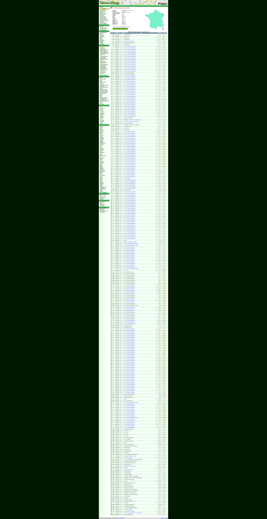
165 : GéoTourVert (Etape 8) (130, 164)
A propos (162, 518)
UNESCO (101, 182)
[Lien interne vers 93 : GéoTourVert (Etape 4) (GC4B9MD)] (156, 260)
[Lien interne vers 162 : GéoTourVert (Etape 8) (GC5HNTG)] (156, 160)
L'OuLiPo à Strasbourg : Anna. (130, 456)
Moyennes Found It (103, 69)
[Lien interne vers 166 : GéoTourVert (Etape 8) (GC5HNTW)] (156, 166)
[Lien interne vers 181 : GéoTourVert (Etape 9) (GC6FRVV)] (156, 106)
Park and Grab (102, 14)
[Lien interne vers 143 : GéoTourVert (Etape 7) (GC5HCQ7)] (156, 175)
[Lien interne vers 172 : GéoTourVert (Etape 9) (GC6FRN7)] (156, 86)
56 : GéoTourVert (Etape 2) (130, 380)
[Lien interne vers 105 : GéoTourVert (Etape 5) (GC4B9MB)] (156, 235)
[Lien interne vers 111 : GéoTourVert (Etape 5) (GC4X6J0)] (156, 216)
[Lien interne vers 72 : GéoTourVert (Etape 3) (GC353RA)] (156, 387)
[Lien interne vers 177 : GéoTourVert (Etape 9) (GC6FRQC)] (156, 99)
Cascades (102, 135)
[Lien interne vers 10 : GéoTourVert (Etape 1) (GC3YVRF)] (156, 320)
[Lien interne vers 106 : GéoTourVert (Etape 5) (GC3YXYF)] (156, 233)
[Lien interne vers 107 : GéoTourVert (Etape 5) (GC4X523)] (156, 238)
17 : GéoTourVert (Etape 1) (130, 285)
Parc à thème (102, 175)
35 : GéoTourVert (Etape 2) (130, 337)
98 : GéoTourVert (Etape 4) (130, 265)
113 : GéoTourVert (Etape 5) (130, 220)
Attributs (101, 12)
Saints (126, 481)
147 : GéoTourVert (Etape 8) (130, 134)
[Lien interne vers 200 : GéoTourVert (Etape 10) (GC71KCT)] (156, 58)
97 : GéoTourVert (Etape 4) (130, 263)
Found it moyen (103, 78)
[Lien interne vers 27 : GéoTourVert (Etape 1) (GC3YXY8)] (156, 302)
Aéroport (101, 126)
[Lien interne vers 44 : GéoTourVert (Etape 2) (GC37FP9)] (156, 354)
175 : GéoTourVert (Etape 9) (130, 96)
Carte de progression (104, 56)
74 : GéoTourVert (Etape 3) (130, 407)
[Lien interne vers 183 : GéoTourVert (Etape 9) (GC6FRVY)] (156, 109)
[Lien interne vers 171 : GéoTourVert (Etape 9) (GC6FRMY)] (156, 83)
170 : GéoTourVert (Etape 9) (130, 93)
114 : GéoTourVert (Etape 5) (130, 231)
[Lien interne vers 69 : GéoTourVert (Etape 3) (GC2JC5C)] (156, 426)
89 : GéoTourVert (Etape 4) (130, 253)
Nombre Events (103, 66)
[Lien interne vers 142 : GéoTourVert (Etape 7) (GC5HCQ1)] (156, 173)
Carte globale (102, 57)
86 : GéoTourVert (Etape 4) (130, 248)
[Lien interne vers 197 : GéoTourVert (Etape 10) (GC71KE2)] (156, 63)
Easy (101, 37)
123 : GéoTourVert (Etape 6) (130, 195)
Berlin (101, 115)
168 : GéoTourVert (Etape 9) (130, 79)
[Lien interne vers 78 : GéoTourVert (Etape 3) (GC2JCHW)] (156, 411)
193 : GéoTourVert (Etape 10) (130, 69)
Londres (101, 117)
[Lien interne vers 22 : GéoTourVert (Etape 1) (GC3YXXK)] (156, 293)
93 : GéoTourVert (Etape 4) (130, 260)
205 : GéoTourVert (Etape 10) (130, 49)
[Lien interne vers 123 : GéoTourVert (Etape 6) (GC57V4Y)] (156, 195)
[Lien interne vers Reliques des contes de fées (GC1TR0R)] (156, 466)
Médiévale (102, 168)
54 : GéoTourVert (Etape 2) (130, 357)
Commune (102, 84)
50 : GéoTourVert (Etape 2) (130, 372)
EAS (126, 399)
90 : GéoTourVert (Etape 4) (130, 255)
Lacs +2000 (102, 161)
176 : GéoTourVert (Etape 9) (130, 98)
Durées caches (103, 65)
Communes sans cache (104, 85)
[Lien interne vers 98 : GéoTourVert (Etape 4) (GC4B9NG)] (156, 265)
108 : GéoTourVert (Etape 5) (130, 211)
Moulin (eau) (102, 170)
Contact (166, 518)
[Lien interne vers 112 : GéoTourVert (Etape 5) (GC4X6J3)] (156, 218)
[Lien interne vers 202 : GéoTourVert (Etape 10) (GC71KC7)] (156, 54)
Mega (101, 94)
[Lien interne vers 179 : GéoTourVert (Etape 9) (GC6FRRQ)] (156, 101)
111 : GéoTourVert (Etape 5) (130, 216)
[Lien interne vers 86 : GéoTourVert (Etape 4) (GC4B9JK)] (156, 248)
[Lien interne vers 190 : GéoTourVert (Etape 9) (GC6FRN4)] (156, 84)
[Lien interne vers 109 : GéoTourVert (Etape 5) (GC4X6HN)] (156, 213)
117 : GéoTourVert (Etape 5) (130, 225)
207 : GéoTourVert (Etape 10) (130, 46)
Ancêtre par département (104, 100)
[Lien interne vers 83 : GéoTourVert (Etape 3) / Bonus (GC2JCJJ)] (156, 417)
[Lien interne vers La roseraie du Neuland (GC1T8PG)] (156, 469)
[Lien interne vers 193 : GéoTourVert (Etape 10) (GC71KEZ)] (156, 69)
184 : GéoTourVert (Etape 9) (130, 111)
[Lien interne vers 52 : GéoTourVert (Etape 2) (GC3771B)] (156, 375)
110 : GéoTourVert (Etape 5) (130, 215)
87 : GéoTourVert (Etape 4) (130, 250)
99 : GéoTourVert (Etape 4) (130, 267)
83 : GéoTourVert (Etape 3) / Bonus (131, 417)
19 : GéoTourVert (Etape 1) (130, 288)
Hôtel (101, 154)
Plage (101, 177)
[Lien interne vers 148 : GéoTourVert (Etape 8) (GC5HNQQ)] (156, 136)
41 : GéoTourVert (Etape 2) (130, 345)
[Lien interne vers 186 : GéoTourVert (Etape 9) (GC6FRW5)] (156, 114)
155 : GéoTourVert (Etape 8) (130, 148)
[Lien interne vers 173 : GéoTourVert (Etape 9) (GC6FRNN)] (156, 88)
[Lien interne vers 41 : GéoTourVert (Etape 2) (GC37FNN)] (156, 345)
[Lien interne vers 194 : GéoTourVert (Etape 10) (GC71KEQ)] (156, 68)
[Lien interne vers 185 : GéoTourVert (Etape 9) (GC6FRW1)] (156, 113)
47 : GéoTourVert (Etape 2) (130, 370)
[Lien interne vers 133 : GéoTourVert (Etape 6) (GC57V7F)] (156, 210)
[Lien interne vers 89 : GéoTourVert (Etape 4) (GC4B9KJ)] (156, 253)
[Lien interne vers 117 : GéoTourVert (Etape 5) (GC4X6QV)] (156, 225)
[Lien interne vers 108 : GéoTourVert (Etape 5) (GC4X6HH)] (156, 211)
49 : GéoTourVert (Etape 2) (130, 379)
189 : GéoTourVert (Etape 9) (130, 89)
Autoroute (102, 130)
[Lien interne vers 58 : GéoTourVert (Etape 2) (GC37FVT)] (156, 360)
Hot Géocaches (103, 93)
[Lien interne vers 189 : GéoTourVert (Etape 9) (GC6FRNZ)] (156, 89)
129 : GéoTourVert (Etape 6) (130, 203)
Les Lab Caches (103, 11)
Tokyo (101, 123)
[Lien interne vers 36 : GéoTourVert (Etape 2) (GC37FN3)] (156, 339)
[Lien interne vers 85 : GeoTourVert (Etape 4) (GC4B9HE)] (156, 247)
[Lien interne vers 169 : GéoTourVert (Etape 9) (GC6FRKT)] (156, 81)
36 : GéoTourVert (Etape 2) (130, 338)
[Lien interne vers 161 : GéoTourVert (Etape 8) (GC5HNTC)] (156, 158)
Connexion (102, 6)
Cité (100, 146)
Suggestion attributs (104, 97)
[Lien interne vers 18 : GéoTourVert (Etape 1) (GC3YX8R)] (156, 287)
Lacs (101, 160)
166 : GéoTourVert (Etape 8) (130, 166)
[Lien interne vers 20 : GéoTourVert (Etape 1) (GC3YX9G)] (156, 290)
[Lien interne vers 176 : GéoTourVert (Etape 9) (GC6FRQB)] (156, 98)
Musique (101, 173)
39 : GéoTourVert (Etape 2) (130, 342)
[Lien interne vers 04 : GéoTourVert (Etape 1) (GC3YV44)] (156, 310)
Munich (101, 118)
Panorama (127, 128)
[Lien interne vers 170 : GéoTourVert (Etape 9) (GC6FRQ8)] (156, 93)
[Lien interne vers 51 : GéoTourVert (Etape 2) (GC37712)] (156, 374)
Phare (101, 176)
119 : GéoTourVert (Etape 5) (130, 228)
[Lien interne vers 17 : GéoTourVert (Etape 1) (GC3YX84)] (156, 285)
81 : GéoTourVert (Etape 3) (130, 414)
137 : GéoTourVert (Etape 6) (130, 186)
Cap (100, 134)
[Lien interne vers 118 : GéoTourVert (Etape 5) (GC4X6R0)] (156, 227)
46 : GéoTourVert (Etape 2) (130, 352)
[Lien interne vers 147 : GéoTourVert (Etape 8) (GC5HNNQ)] (156, 135)
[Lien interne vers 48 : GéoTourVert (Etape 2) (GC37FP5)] (156, 350)
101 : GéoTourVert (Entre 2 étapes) (131, 243)
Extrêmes (101, 39)
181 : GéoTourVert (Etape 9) (130, 106)
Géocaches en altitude (104, 91)
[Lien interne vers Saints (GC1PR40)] (156, 481)
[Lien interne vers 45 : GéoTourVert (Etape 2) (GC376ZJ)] (156, 367)
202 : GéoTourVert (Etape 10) (130, 54)
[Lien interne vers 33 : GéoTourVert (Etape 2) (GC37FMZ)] (156, 334)
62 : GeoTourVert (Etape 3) (130, 427)
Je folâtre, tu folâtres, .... (129, 457)
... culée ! (126, 270)
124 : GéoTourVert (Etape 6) (130, 180)
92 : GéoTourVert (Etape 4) (130, 258)
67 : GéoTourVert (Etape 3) (130, 422)
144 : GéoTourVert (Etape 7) (130, 176)
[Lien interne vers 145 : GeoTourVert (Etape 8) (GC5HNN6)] (156, 131)
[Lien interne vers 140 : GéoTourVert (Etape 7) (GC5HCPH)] (156, 170)
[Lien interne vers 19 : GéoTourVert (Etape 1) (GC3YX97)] (156, 288)
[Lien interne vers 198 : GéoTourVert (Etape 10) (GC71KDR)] (156, 61)
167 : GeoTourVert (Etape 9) (130, 76)
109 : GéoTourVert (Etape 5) (130, 213)
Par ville (101, 26)
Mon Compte (102, 208)
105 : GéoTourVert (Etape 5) (130, 235)
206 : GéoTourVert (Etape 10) (130, 47)
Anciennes (102, 33)
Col (100, 147)
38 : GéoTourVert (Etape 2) (130, 340)
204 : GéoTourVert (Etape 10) (130, 51)
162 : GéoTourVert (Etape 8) (130, 159)
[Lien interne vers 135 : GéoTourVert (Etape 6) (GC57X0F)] (156, 183)
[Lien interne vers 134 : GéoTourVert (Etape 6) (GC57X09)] (156, 181)
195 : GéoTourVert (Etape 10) (130, 66)
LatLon (101, 77)
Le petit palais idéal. (129, 123)
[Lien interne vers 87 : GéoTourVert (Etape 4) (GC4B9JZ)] (156, 250)
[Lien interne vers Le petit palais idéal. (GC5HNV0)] (156, 123)
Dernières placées (103, 32)
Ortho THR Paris (103, 22)
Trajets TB (102, 15)
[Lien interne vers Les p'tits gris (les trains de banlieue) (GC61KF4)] (156, 121)
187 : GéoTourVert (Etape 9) (130, 116)
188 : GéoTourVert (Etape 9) (130, 91)
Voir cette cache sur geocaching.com (120, 28)
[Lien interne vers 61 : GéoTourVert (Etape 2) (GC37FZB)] (156, 365)
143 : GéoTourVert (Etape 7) (130, 175)
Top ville (101, 101)
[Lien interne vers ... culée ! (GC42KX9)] (156, 270)
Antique (101, 127)
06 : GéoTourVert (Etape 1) (130, 313)
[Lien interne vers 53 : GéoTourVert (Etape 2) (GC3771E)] (156, 377)
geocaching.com (121, 518)
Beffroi (101, 131)
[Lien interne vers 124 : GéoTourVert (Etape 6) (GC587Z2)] (156, 180)
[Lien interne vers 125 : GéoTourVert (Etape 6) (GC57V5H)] (156, 196)
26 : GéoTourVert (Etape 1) (130, 300)
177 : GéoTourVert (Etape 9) (130, 99)
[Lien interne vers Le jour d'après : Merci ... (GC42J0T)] (156, 272)
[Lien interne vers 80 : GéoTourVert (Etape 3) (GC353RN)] (156, 390)
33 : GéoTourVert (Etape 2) (130, 333)
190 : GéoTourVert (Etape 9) (130, 84)
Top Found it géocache (104, 19)
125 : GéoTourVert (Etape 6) (130, 196)
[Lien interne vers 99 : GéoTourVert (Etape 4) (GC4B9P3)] (156, 267)
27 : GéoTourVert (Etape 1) (130, 302)
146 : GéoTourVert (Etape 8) (130, 133)
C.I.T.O (101, 83)
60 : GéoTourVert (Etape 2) (130, 364)
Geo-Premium (102, 10)
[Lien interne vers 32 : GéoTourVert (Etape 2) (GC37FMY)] (156, 332)
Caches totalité (103, 58)
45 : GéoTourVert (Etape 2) (130, 367)
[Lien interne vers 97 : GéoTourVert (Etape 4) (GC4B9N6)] (156, 263)
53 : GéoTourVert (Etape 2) (130, 377)
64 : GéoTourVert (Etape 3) (130, 419)
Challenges (102, 35)
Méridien (101, 169)
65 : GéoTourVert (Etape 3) (130, 420)
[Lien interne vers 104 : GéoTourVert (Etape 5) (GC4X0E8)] (156, 237)
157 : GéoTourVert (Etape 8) (130, 151)
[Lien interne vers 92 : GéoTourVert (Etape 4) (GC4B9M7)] (156, 258)
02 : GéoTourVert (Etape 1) (130, 307)
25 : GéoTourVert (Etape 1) (130, 298)
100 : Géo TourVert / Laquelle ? (131, 241)
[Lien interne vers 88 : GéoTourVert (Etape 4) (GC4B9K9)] (156, 252)
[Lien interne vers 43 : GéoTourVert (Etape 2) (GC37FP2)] (156, 349)
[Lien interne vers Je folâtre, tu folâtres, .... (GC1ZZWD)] (156, 457)
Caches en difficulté (103, 23)
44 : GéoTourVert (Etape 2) (130, 354)
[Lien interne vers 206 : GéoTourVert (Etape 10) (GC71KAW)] (156, 48)
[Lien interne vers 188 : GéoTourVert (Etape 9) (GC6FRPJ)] (156, 91)
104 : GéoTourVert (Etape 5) (130, 236)
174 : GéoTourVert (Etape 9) (130, 94)
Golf (101, 153)
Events (101, 38)
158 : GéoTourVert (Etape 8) (130, 153)
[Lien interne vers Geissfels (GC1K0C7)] (156, 503)
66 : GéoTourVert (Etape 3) (130, 384)
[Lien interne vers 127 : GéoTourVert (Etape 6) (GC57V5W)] (156, 200)
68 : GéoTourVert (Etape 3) (130, 424)
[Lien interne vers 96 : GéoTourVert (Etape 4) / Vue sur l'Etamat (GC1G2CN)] (156, 513)
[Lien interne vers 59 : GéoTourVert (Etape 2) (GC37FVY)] (156, 362)
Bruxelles (102, 116)
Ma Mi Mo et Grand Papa (129, 41)
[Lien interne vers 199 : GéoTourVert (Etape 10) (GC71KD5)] (156, 59)
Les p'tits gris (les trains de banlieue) (132, 121)
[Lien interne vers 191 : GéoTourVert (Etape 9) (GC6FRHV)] (156, 78)
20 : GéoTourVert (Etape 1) (130, 290)
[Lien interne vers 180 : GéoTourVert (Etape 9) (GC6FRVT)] (156, 104)
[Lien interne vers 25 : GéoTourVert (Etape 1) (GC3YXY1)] (156, 298)
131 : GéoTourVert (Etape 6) (130, 206)
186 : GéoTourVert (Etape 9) (130, 114)
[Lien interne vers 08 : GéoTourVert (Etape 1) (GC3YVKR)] (156, 317)
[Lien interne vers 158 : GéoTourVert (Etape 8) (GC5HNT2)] (156, 153)
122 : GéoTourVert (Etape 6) (130, 193)
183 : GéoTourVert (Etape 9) (130, 109)
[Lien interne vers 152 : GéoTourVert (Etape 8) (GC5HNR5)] (156, 143)
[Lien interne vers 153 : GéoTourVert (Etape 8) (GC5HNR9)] (156, 145)
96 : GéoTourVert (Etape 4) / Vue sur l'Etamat (133, 512)
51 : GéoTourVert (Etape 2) (130, 374)
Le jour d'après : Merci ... (129, 272)
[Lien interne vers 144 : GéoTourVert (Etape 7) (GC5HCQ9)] (156, 176)
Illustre (101, 158)
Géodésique (102, 152)
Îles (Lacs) (102, 157)
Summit (101, 181)
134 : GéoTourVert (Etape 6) (130, 181)
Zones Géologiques (103, 192)
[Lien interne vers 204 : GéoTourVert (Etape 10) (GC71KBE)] (156, 51)
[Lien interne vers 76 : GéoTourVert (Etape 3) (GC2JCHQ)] (156, 409)
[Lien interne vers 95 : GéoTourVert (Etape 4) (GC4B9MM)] (156, 262)
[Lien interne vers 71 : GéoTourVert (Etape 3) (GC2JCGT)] (156, 404)
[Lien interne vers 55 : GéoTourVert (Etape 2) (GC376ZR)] (156, 369)
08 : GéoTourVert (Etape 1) (130, 317)
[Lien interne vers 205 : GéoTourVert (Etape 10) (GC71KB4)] (156, 49)
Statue (101, 180)
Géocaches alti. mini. (104, 89)
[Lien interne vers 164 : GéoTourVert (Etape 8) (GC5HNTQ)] (156, 163)
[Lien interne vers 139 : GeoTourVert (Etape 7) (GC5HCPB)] (156, 168)
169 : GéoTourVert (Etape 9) (130, 81)
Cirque (101, 145)
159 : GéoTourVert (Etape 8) (130, 154)
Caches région (103, 61)
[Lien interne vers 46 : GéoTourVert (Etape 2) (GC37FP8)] (156, 352)
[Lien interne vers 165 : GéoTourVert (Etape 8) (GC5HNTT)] (156, 165)
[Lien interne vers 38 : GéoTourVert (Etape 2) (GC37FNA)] (156, 340)
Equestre (101, 149)
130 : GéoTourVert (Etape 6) (130, 205)
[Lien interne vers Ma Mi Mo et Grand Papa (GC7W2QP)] (156, 41)
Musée (101, 172)
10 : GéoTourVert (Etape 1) (130, 320)
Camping (101, 133)
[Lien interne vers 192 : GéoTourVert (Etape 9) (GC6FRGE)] (156, 74)
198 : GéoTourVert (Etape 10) (130, 61)
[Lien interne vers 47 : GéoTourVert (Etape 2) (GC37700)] (156, 370)
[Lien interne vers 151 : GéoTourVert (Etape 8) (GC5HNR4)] (156, 141)
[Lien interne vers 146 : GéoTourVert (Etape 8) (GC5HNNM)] (156, 133)
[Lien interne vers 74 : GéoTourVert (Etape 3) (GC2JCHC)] (156, 407)
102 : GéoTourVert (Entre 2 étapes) (131, 245)
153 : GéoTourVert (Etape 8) (130, 144)
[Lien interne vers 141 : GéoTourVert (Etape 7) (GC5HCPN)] (156, 171)
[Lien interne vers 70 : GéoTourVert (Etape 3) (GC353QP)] (156, 385)
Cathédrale (102, 137)
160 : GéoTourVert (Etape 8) (130, 156)
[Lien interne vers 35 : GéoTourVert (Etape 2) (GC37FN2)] (156, 337)
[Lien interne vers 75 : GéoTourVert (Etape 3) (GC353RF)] (156, 389)
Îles (100, 156)
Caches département (104, 64)
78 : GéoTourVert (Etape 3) (130, 410)
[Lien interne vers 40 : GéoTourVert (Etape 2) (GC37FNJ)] (156, 344)
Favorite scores (103, 16)
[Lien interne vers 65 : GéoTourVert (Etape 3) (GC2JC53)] (156, 421)
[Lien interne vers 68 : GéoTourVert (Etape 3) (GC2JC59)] (156, 424)
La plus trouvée (103, 18)
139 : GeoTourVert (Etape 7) (130, 168)
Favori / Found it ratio (104, 87)
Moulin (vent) (102, 171)
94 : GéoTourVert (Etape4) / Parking (131, 268)
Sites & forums (102, 206)
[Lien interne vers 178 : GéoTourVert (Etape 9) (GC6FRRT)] (156, 103)
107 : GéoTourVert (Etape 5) (130, 238)
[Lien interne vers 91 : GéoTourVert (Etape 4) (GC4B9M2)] (156, 257)
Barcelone (102, 114)
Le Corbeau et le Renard (129, 511)
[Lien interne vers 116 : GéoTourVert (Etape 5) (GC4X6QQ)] (156, 223)
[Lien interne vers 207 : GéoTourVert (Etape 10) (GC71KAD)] (156, 46)
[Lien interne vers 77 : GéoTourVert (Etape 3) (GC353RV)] (156, 392)
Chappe (101, 139)
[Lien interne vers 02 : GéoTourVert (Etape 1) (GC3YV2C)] (156, 307)
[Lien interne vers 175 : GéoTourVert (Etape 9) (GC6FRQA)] (156, 96)
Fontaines (102, 150)
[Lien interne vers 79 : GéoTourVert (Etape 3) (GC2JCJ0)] (156, 412)
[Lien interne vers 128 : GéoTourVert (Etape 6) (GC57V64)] (156, 201)
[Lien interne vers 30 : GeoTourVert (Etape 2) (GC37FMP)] (156, 329)
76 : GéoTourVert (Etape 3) (130, 409)
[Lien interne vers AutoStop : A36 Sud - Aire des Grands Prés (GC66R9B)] (156, 119)
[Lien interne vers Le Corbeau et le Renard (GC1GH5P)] (156, 511)
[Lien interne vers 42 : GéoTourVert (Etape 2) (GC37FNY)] (156, 347)
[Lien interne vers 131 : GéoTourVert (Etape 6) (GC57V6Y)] (156, 206)
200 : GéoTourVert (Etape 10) (130, 57)
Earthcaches (102, 36)
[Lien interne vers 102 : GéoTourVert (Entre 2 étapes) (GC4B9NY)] (156, 245)
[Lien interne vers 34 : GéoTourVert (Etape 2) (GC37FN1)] (156, 335)
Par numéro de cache (104, 28)
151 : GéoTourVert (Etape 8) (130, 141)
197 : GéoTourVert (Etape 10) (130, 62)
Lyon (101, 107)
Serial (101, 96)
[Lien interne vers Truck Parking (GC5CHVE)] (156, 178)
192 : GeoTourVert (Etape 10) (130, 71)
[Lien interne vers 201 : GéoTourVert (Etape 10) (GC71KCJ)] (156, 56)
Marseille (102, 108)
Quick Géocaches (103, 13)
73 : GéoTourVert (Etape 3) (130, 405)
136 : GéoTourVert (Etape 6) (130, 185)
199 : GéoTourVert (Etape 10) (130, 59)
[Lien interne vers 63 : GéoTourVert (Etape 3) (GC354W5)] (156, 382)
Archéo (101, 129)
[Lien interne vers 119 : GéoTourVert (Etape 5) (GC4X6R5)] (156, 228)
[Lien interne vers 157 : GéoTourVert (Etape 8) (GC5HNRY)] (156, 151)
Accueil (101, 7)
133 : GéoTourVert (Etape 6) (130, 210)
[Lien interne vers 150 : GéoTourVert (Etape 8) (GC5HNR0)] (156, 140)
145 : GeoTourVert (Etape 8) (130, 131)
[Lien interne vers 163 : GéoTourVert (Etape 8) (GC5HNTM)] (156, 161)
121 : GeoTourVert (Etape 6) (130, 191)
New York (102, 120)
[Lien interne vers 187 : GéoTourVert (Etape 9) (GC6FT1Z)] (156, 116)
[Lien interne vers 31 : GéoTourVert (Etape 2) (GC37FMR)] (156, 330)
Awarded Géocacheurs (104, 53)
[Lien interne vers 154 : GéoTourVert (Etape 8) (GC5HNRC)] (156, 146)
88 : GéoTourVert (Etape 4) (130, 251)
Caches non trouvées (104, 20)
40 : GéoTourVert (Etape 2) (130, 343)
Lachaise (101, 162)
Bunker (101, 132)
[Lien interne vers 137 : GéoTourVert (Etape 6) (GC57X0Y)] (156, 186)
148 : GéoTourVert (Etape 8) (130, 136)
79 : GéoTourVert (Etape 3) (130, 412)
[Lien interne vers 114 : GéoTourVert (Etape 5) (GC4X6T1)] (156, 232)
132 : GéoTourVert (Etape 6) (130, 208)
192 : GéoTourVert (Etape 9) (130, 74)
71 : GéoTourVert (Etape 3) (130, 404)
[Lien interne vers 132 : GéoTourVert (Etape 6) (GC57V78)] (156, 208)
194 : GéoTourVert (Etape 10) (130, 67)
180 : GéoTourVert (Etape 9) (130, 104)
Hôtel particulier (103, 155)
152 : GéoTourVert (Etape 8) (130, 143)
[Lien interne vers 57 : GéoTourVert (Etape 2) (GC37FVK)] (156, 359)
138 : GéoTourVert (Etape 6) (130, 188)
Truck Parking (127, 178)
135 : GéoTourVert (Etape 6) (130, 183)
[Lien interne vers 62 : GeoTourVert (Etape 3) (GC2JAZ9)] (156, 427)
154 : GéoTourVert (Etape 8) (130, 146)
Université (102, 183)
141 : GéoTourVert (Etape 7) (130, 171)
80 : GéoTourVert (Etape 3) (130, 390)
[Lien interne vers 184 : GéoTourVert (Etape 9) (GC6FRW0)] (156, 111)
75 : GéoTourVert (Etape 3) (130, 389)
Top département (103, 99)
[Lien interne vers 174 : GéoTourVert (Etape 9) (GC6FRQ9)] (156, 94)
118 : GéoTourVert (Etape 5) (130, 226)
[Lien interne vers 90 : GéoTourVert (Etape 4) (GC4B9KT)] (156, 255)
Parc (101, 174)
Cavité (101, 136)
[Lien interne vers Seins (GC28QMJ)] (156, 442)
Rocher (101, 179)
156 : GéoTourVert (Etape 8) (130, 149)
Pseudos (101, 199)
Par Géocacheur (103, 29)
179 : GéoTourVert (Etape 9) (130, 101)
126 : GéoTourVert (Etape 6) (130, 198)
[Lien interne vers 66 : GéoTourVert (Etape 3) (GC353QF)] (156, 384)
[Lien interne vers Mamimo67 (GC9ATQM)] (156, 37)
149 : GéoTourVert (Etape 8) (130, 138)
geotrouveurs (130, 10)
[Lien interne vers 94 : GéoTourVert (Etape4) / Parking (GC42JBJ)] (156, 268)
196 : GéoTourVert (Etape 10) (130, 64)
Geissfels (126, 502)
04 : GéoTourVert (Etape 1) (130, 310)
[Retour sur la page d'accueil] (133, 2)
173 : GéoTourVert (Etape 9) (130, 88)
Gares (101, 151)
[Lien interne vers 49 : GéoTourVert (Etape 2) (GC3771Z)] (156, 379)
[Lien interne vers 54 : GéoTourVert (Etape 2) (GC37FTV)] (156, 357)
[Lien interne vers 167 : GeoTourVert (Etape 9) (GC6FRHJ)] (156, 76)
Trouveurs (102, 47)
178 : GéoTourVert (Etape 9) (130, 103)
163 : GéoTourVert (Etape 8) (130, 161)
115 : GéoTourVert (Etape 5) (130, 221)
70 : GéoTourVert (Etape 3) (130, 385)
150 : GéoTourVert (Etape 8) (130, 139)
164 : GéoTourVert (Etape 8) (130, 163)
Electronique (102, 86)
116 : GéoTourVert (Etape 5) (130, 223)
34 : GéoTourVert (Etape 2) (130, 335)
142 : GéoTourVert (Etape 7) (130, 173)
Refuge (101, 178)
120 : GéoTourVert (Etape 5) (130, 230)
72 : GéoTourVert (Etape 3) (130, 387)
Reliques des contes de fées (130, 466)
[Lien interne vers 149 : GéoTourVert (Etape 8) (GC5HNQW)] (156, 138)
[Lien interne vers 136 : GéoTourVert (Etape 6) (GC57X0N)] (156, 185)
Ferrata (101, 88)
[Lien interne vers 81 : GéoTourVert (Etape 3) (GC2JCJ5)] (156, 414)
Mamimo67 (127, 37)
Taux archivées (103, 68)
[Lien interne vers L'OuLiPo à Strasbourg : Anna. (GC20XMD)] (156, 456)
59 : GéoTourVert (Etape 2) (130, 362)
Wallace (101, 191)
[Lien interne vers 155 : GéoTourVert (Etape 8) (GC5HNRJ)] (156, 148)
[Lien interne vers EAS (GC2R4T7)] (156, 399)
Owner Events (102, 54)
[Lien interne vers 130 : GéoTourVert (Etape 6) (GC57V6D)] (156, 205)
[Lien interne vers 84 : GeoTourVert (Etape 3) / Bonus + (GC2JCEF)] (156, 402)
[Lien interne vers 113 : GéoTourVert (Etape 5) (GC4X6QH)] (156, 220)
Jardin (101, 159)
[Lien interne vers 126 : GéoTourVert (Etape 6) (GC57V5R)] (156, 198)
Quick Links (102, 198)
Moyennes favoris (103, 62)
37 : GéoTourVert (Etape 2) (130, 355)
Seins (126, 442)
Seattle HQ (102, 121)
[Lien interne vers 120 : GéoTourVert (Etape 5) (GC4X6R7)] (156, 230)
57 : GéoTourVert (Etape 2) (130, 359)
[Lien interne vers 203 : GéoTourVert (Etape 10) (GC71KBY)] (156, 53)
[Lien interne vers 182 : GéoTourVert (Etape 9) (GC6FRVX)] (156, 108)
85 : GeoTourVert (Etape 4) (130, 246)
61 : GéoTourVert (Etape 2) (130, 365)
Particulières (102, 40)
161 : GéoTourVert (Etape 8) (130, 158)
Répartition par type (104, 59)
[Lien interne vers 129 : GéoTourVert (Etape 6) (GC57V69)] (156, 203)
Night (101, 95)
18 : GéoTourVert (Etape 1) (130, 287)
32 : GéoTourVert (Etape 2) (130, 332)
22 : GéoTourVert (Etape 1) (130, 293)
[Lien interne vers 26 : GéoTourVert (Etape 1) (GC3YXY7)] (156, 300)
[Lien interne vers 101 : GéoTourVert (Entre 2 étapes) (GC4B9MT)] (156, 243)
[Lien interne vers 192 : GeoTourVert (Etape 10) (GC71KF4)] (156, 71)
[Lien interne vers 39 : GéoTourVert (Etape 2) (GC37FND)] (156, 342)
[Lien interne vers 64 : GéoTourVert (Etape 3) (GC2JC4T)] (156, 419)
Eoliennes (102, 148)
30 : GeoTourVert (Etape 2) (130, 328)
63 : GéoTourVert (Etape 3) (130, 382)
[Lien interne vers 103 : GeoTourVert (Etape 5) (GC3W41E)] (156, 324)
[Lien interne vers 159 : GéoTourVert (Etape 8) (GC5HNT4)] (156, 155)
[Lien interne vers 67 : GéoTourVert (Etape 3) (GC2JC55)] (156, 422)
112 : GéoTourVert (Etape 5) (130, 218)
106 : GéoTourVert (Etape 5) (130, 233)
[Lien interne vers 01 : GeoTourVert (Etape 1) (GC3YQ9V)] (156, 322)
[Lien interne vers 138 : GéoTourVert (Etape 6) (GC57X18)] (156, 188)
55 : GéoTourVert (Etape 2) (130, 369)
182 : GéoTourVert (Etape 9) (130, 108)
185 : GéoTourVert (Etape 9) (130, 113)
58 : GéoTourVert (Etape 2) (130, 360)
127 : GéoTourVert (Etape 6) (130, 200)
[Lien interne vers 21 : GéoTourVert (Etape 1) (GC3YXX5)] (156, 292)
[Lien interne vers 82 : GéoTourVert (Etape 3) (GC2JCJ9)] (156, 416)
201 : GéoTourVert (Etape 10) (130, 56)
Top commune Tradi (103, 98)
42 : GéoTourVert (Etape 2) (130, 347)
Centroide (102, 138)
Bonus (101, 34)
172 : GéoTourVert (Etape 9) (130, 86)
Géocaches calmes (103, 90)
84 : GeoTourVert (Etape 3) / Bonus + (132, 402)
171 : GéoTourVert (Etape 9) (130, 83)
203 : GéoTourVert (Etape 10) (130, 52)
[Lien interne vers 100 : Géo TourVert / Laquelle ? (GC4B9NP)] (156, 242)
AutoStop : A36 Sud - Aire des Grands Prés (133, 119)
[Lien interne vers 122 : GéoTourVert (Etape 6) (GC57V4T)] (156, 193)
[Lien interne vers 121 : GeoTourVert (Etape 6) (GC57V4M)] (156, 191)
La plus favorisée (103, 17)
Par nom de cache (103, 27)
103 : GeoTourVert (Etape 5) (130, 323)
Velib (101, 185)
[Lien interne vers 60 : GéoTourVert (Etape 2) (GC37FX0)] (156, 364)
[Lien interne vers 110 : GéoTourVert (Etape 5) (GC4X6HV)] (156, 215)
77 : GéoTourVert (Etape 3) (130, 392)
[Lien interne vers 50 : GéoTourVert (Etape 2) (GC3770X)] (156, 372)
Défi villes (102, 21)
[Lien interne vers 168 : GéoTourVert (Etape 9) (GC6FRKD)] (156, 79)
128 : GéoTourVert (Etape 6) (130, 201)
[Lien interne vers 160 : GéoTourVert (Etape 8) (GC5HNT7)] (156, 156)
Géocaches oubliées (103, 92)
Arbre (101, 128)
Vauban (101, 184)
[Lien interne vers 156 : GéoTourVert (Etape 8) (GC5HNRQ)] (156, 150)
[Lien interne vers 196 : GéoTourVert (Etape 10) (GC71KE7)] (156, 64)
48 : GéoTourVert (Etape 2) (130, 350)
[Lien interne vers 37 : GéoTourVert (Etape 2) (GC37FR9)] (156, 355)
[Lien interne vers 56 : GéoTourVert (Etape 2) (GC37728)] (156, 380)
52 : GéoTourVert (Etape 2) (130, 375)
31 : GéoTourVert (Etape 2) (130, 330)
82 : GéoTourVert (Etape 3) (130, 415)
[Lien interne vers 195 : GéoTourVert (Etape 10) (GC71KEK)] (156, 66)
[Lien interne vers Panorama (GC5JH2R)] (156, 128)
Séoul (101, 122)
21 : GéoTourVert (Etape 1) (130, 292)
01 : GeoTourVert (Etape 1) (130, 322)
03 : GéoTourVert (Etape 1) (130, 308)
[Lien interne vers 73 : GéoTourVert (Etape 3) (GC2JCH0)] (156, 406)
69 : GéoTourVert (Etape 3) (130, 425)
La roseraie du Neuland (129, 469)
